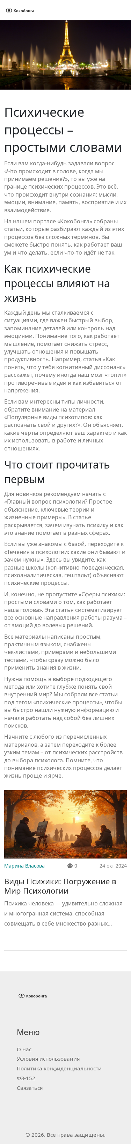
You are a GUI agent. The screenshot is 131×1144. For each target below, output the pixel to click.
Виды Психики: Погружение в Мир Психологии (60, 886)
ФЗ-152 (26, 1078)
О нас (24, 1049)
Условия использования (48, 1058)
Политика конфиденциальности (59, 1068)
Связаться (30, 1087)
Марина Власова (24, 865)
